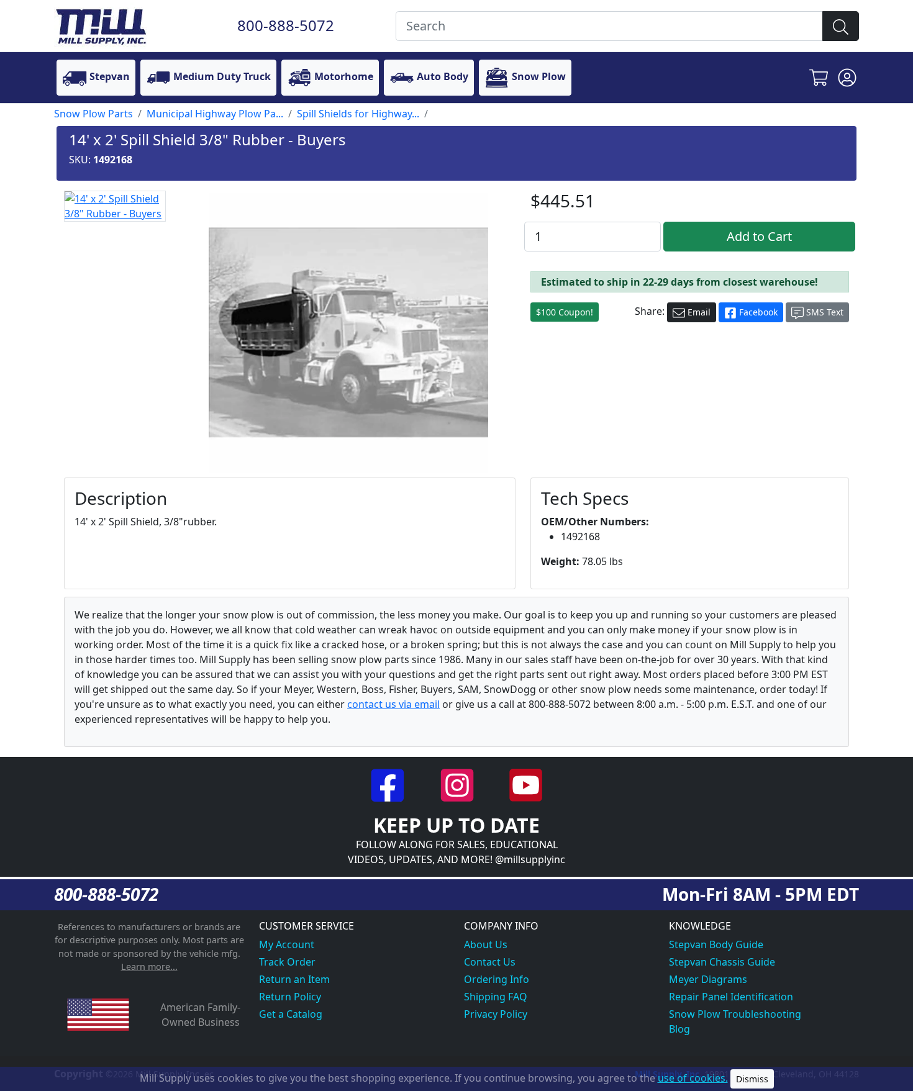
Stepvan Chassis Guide (722, 962)
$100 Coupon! (564, 312)
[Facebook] (389, 783)
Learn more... (149, 966)
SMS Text (823, 312)
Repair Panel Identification (731, 996)
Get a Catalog (290, 1014)
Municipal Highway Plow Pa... (215, 113)
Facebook (757, 312)
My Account (286, 944)
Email (698, 312)
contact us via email (393, 704)
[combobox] (609, 26)
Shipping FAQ (495, 996)
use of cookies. (693, 1078)
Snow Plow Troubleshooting (735, 1014)
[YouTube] (525, 783)
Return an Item (294, 979)
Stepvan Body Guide (716, 944)
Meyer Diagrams (708, 979)
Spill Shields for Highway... (358, 113)
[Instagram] (458, 783)
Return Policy (290, 996)
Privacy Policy (495, 1014)
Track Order (287, 962)
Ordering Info (496, 979)
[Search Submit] (840, 26)
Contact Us (490, 962)
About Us (485, 944)
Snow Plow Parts (93, 113)
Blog (679, 1029)
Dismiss (752, 1079)
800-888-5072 (285, 25)
